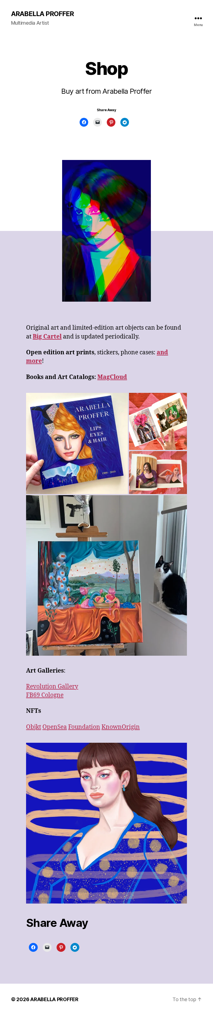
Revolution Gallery (52, 686)
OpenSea (54, 727)
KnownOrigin (121, 727)
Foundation (84, 727)
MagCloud (112, 377)
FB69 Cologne (45, 695)
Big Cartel (47, 336)
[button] (77, 443)
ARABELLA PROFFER (42, 14)
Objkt (33, 727)
